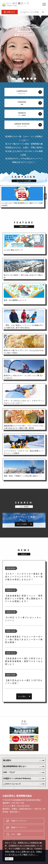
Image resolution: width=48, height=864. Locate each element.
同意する (9, 859)
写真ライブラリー (19, 820)
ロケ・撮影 (16, 834)
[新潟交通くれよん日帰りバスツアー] (24, 739)
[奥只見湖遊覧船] (24, 730)
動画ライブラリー (19, 827)
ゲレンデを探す (22, 524)
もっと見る (22, 696)
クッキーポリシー (12, 854)
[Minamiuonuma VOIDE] (24, 747)
